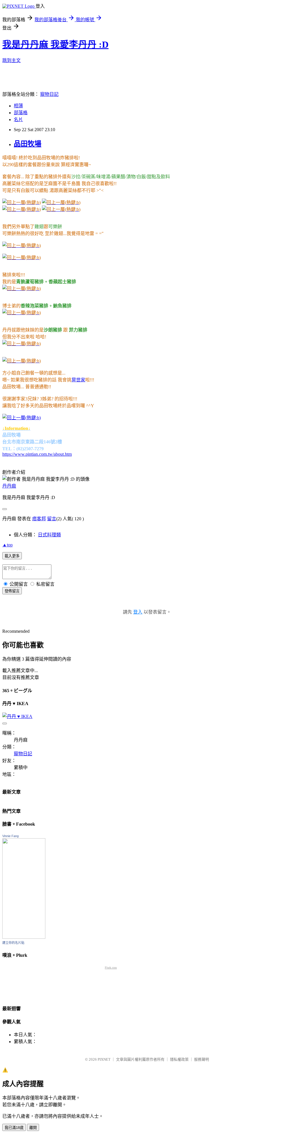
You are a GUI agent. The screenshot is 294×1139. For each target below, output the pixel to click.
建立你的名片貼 (13, 942)
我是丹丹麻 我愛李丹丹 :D (55, 44)
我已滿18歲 (14, 1128)
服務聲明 (201, 1059)
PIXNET (104, 1059)
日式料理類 (49, 534)
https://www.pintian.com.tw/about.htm (37, 454)
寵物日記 (49, 94)
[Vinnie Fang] (23, 937)
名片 (18, 119)
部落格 (21, 112)
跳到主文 (11, 60)
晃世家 (78, 379)
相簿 (18, 105)
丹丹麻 (9, 486)
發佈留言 (12, 591)
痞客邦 (39, 518)
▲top (7, 544)
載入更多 (12, 556)
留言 (51, 518)
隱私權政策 (179, 1059)
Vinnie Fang (10, 836)
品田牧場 (27, 144)
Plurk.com (111, 967)
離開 (33, 1128)
